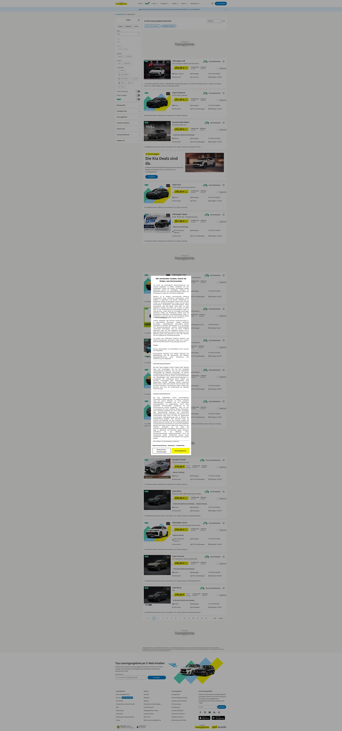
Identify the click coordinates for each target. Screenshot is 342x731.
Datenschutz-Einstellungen (161, 451)
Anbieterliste (180, 445)
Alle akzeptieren (180, 451)
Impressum (171, 445)
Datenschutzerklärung (159, 445)
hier (183, 317)
